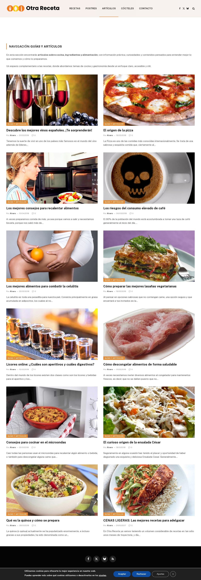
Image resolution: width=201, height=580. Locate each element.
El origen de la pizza (118, 130)
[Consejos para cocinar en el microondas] (52, 412)
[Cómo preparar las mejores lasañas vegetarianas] (149, 256)
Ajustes (160, 573)
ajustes (102, 575)
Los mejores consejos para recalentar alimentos (42, 208)
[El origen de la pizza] (149, 100)
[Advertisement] (100, 30)
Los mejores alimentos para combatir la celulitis (42, 286)
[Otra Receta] (33, 8)
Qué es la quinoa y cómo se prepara (32, 520)
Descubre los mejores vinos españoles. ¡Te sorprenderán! (49, 130)
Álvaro (13, 135)
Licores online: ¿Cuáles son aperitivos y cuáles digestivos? (50, 364)
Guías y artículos (17, 124)
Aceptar (122, 573)
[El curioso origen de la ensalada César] (149, 412)
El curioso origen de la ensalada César (132, 442)
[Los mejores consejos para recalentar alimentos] (52, 178)
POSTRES (91, 8)
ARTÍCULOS (109, 8)
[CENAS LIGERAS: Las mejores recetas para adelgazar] (149, 490)
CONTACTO (146, 8)
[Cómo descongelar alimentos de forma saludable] (149, 334)
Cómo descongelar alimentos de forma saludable (140, 364)
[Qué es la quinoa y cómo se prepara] (52, 490)
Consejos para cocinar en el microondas (36, 442)
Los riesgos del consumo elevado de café (134, 208)
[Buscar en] (193, 8)
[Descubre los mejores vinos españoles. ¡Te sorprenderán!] (52, 100)
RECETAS (74, 8)
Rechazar (141, 573)
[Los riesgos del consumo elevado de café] (149, 178)
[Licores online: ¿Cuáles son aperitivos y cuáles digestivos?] (52, 334)
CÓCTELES (127, 8)
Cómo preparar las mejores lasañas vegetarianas (140, 286)
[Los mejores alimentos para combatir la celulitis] (52, 256)
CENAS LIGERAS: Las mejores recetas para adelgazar (144, 520)
